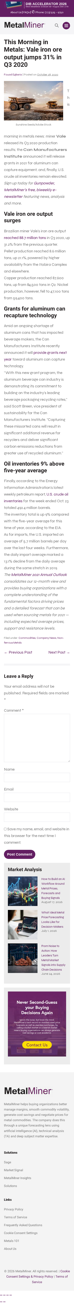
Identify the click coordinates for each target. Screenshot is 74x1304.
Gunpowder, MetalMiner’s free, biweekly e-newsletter (30, 190)
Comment (14, 710)
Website (11, 809)
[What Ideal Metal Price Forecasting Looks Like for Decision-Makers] (22, 924)
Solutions (10, 1186)
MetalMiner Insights (17, 1178)
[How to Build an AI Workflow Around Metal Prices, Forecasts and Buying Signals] (22, 891)
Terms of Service (15, 1217)
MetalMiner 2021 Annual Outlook (39, 574)
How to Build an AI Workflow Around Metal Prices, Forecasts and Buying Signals (53, 888)
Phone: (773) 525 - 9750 (48, 12)
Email (9, 789)
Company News (46, 638)
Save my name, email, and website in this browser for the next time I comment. (36, 836)
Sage (7, 1162)
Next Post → (59, 652)
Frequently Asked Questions (23, 1225)
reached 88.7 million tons (25, 237)
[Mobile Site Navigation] (66, 25)
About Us (15, 12)
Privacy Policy (13, 1209)
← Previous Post (18, 652)
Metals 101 (11, 1241)
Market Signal (13, 1170)
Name (9, 769)
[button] (57, 25)
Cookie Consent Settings (20, 1233)
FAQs (26, 12)
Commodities (27, 638)
